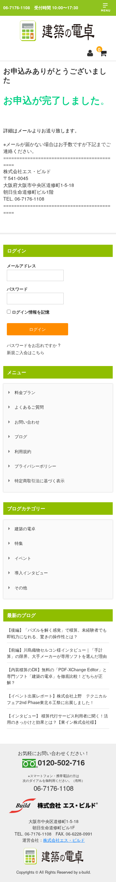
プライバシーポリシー (35, 466)
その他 (21, 587)
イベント (23, 558)
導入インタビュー (31, 572)
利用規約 (23, 451)
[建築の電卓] (57, 31)
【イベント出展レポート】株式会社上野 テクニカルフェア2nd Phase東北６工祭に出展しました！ (57, 698)
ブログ (21, 436)
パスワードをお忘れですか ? (33, 345)
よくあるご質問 (29, 407)
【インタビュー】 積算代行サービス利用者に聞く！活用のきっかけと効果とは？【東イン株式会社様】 (57, 718)
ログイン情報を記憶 (30, 312)
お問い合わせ (27, 421)
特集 (19, 543)
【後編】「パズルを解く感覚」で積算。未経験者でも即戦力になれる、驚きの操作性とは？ (57, 633)
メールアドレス (21, 266)
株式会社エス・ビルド (64, 840)
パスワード (17, 289)
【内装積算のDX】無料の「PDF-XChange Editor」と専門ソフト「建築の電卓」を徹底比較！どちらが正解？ (57, 675)
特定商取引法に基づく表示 (40, 480)
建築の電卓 (25, 528)
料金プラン (25, 392)
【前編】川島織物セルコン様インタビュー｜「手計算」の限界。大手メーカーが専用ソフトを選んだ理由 (57, 653)
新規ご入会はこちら (25, 352)
